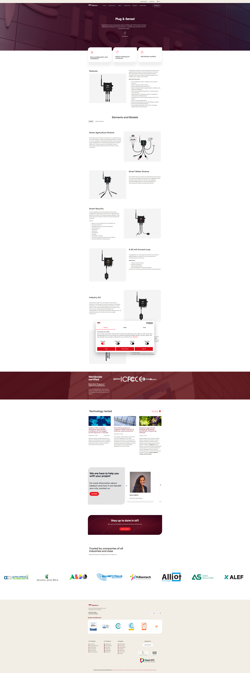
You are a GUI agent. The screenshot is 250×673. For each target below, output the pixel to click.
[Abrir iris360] (121, 5)
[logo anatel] (153, 379)
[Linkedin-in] (147, 613)
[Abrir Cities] (106, 5)
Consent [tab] (105, 327)
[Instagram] (157, 613)
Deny (106, 348)
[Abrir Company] (137, 5)
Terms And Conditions (118, 670)
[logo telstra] (117, 379)
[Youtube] (154, 613)
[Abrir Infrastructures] (115, 5)
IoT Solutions (92, 641)
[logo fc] (131, 379)
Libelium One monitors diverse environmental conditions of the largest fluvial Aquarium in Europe (98, 430)
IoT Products (107, 641)
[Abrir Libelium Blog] (146, 5)
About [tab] (144, 327)
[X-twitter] (151, 613)
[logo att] (145, 379)
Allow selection (125, 348)
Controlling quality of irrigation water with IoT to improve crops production (124, 429)
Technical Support (143, 1)
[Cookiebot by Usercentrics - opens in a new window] (147, 323)
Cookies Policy (133, 670)
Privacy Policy (126, 670)
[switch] (118, 343)
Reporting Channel (148, 670)
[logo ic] (124, 379)
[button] (126, 486)
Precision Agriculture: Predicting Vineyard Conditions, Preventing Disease (147, 430)
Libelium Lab (152, 1)
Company (120, 641)
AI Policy (155, 670)
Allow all (144, 348)
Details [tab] (125, 327)
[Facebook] (160, 613)
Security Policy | (140, 670)
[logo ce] (138, 379)
